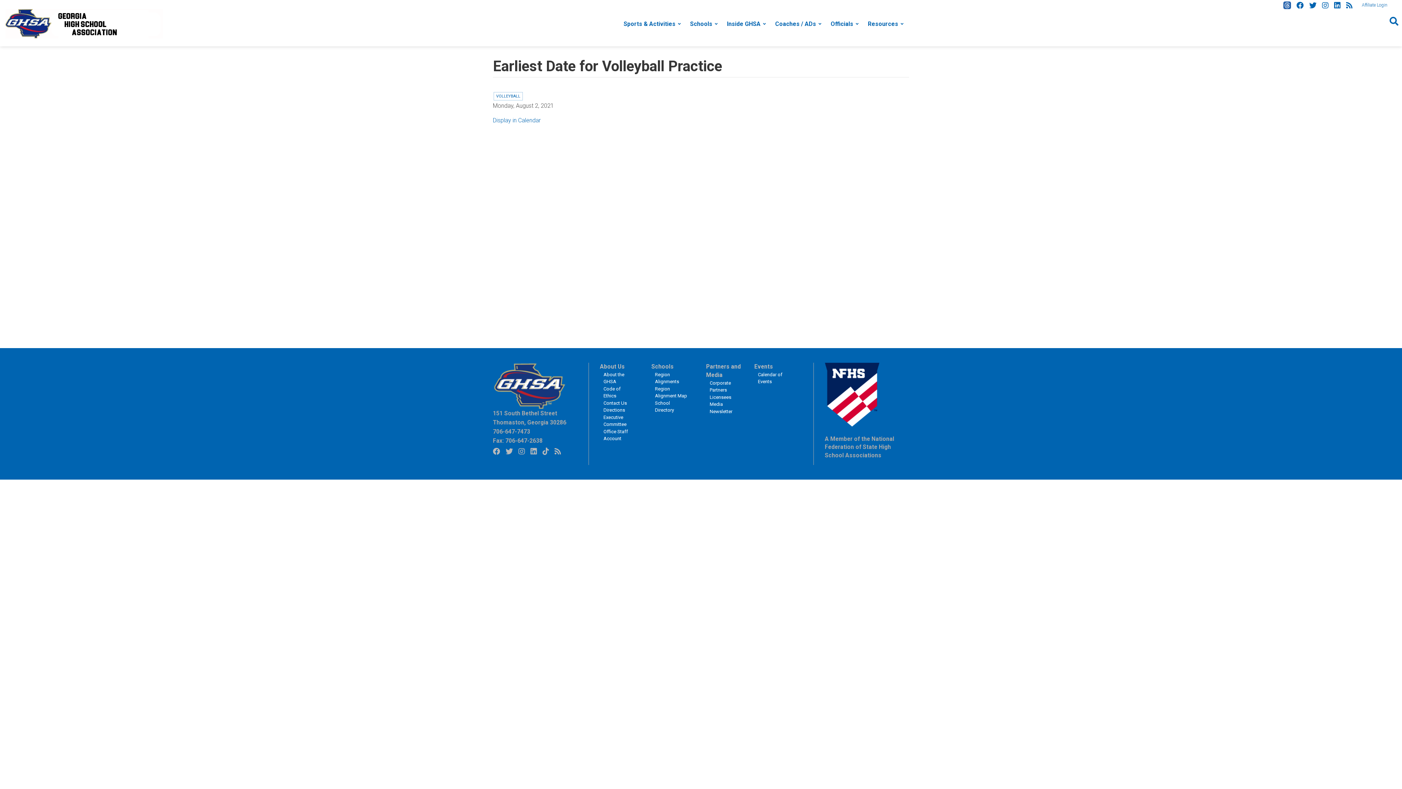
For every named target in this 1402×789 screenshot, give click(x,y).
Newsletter (721, 411)
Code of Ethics (612, 392)
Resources (883, 23)
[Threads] (1287, 5)
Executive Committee (615, 421)
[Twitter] (1313, 5)
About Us (612, 366)
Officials (842, 23)
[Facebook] (1300, 5)
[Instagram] (1325, 5)
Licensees (720, 397)
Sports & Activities (649, 23)
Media (716, 404)
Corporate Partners (720, 386)
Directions (614, 410)
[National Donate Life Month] (84, 23)
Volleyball (508, 96)
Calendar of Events (770, 378)
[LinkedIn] (1337, 5)
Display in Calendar (517, 120)
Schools (701, 23)
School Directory (664, 406)
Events (763, 366)
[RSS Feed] (1349, 5)
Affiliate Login (1374, 5)
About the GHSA (614, 378)
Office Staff (616, 431)
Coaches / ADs (795, 23)
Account (612, 438)
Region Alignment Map (671, 392)
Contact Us (615, 403)
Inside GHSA (744, 23)
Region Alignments (667, 378)
